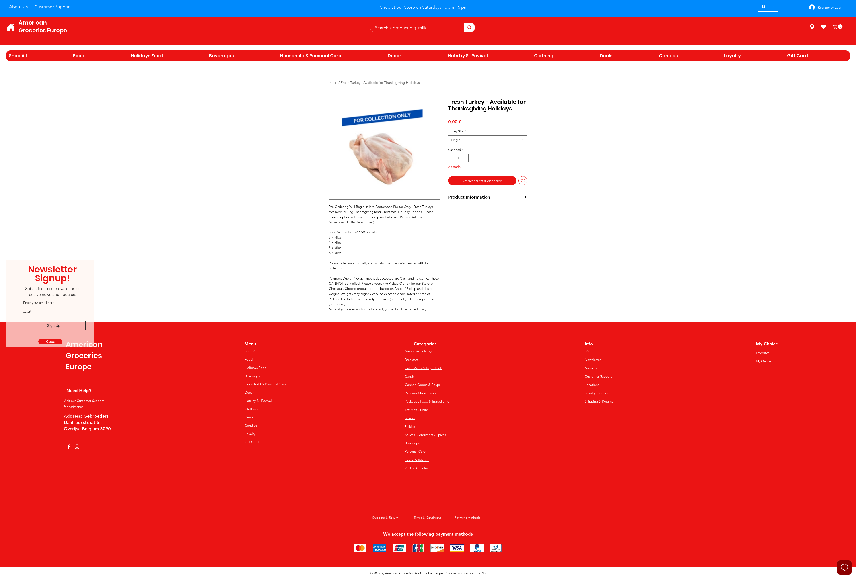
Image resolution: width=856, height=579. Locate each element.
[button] (50, 341)
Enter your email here (38, 302)
